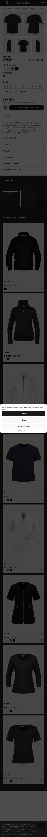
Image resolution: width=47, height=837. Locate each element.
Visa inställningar (23, 426)
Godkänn (23, 414)
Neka (24, 420)
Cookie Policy (22, 430)
